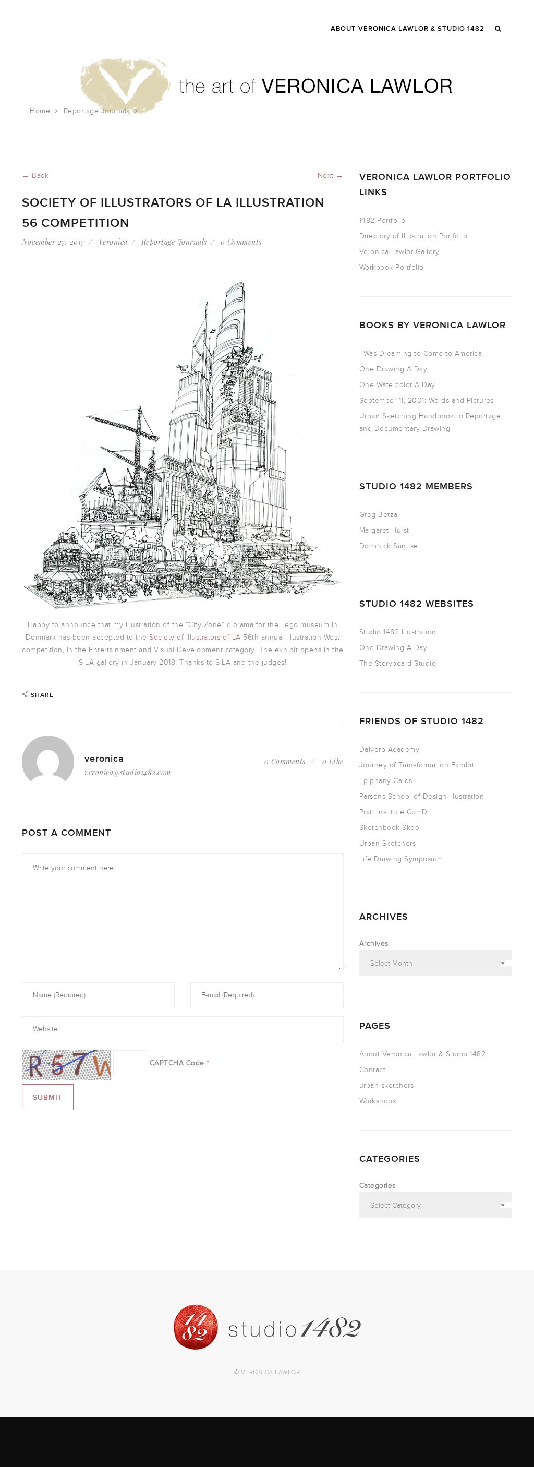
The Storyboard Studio (397, 663)
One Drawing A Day (393, 369)
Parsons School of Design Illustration (421, 796)
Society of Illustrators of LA (195, 637)
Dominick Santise (388, 546)
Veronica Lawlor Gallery (399, 251)
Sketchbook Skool (390, 827)
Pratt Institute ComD (393, 812)
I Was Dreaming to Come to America (420, 353)
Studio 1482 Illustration (397, 632)
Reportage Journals (97, 110)
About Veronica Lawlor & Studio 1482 (422, 1054)
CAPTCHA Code (177, 1063)
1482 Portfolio (382, 220)
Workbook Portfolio (391, 267)
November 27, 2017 (53, 242)
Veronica (113, 242)
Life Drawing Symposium (401, 859)
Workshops (377, 1101)
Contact (372, 1069)
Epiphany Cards (385, 780)
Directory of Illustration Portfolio (413, 236)
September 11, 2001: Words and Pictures (426, 400)
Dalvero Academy (389, 749)
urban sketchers (386, 1085)
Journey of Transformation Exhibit (417, 765)
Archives (374, 943)
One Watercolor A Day (397, 384)
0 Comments (241, 242)
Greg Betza (378, 514)
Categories (377, 1185)
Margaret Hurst (384, 530)
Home (40, 110)
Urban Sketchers (387, 843)
